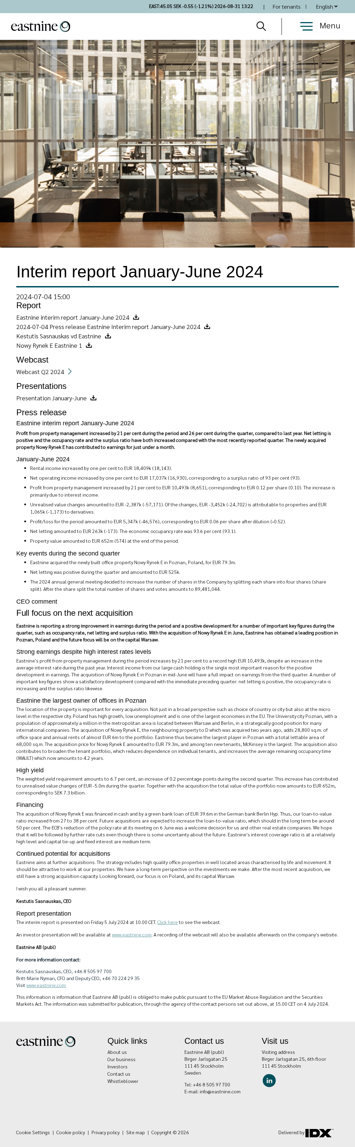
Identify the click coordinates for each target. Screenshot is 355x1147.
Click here (167, 922)
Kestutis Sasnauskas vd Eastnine (58, 336)
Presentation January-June (51, 398)
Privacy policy (106, 1132)
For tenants (286, 6)
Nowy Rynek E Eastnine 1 (49, 345)
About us (117, 1052)
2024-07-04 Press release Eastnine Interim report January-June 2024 (108, 326)
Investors (117, 1066)
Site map (135, 1132)
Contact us (118, 1073)
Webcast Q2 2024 (40, 371)
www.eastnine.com (46, 985)
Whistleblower (122, 1081)
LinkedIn (271, 1079)
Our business (121, 1059)
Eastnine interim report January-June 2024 (72, 317)
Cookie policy (71, 1132)
